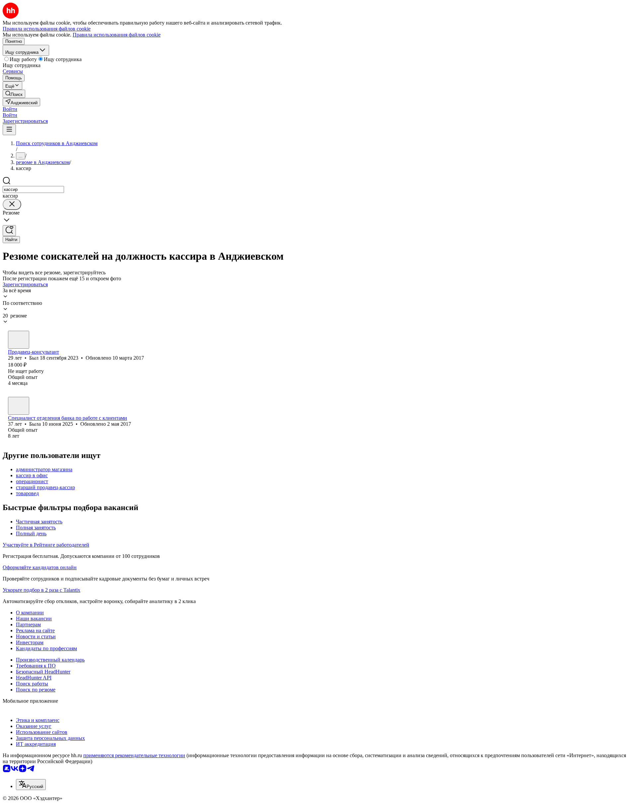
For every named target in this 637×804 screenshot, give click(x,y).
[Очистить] (12, 204)
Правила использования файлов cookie (117, 35)
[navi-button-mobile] (9, 129)
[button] (10, 109)
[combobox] (33, 189)
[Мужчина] (18, 340)
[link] (14, 94)
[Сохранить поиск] (9, 230)
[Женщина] (18, 406)
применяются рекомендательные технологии (134, 755)
